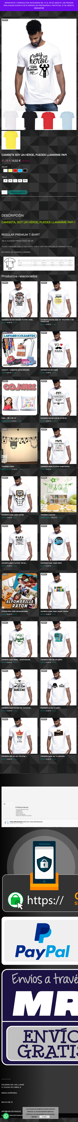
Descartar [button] (39, 8)
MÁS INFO (34, 1117)
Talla (4, 177)
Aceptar (44, 1117)
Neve (24, 1120)
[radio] (5, 170)
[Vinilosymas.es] (9, 804)
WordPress (51, 1120)
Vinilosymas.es (16, 822)
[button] (6, 1116)
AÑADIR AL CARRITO (17, 192)
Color (4, 167)
